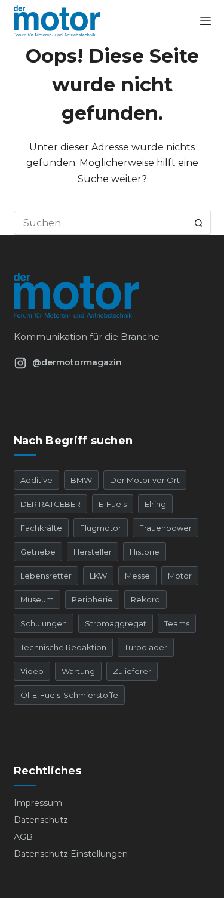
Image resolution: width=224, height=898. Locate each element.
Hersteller (92, 551)
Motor (180, 575)
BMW (81, 480)
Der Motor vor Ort (145, 480)
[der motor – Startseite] (112, 295)
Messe (137, 575)
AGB (23, 837)
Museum (37, 599)
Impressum (38, 803)
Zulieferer (132, 671)
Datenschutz (41, 819)
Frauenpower (165, 528)
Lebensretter (46, 575)
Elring (155, 504)
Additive (36, 480)
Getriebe (38, 551)
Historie (144, 551)
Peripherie (92, 599)
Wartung (78, 671)
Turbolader (145, 647)
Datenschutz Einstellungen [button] (71, 853)
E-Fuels (113, 504)
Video (32, 671)
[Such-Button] (199, 223)
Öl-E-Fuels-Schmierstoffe (69, 695)
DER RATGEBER (50, 504)
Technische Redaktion (63, 647)
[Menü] (205, 21)
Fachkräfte (41, 528)
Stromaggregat (115, 623)
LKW (98, 575)
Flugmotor (100, 528)
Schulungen (43, 623)
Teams (176, 623)
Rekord (145, 599)
